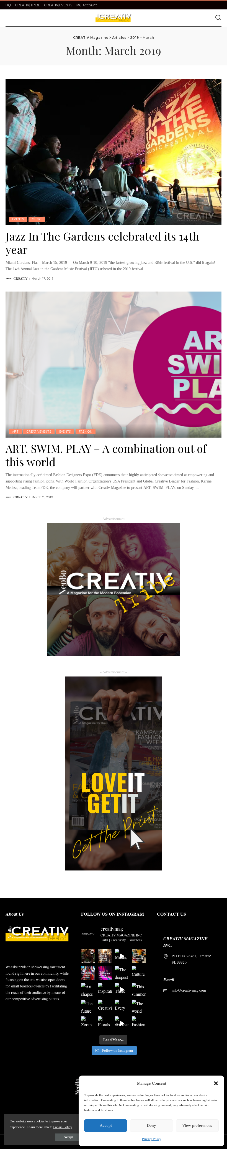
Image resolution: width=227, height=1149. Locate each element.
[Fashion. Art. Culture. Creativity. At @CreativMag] (139, 1023)
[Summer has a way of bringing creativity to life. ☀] (88, 973)
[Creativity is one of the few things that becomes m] (105, 956)
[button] (216, 1083)
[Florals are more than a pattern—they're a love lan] (105, 1023)
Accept (106, 1125)
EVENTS (18, 219)
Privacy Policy (151, 1139)
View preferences (197, 1125)
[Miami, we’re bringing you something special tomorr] (122, 956)
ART (15, 431)
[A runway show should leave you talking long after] (105, 973)
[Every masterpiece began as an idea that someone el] (122, 1007)
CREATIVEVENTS (39, 431)
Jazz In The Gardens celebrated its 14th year (102, 243)
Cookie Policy (62, 1127)
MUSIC (37, 219)
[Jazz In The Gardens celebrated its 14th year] (113, 152)
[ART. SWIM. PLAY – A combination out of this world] (113, 365)
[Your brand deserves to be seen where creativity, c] (88, 956)
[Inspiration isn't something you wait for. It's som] (105, 990)
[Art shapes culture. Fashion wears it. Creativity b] (88, 990)
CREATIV (20, 278)
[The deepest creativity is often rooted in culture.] (122, 973)
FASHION (85, 431)
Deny (151, 1125)
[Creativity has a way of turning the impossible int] (105, 1007)
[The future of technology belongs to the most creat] (88, 1007)
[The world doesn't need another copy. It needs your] (139, 1007)
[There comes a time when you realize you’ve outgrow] (122, 990)
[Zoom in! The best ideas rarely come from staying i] (88, 1023)
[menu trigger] (12, 17)
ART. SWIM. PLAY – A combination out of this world (106, 455)
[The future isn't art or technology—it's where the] (139, 956)
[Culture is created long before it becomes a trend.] (139, 973)
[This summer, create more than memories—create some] (139, 990)
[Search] (218, 17)
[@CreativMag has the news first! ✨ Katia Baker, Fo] (122, 1023)
